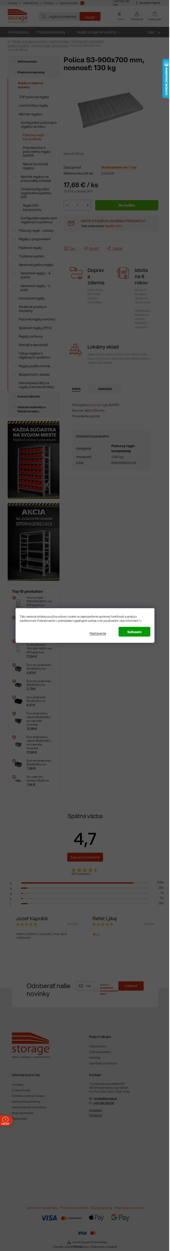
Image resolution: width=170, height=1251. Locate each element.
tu (138, 621)
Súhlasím (133, 631)
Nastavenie (96, 633)
